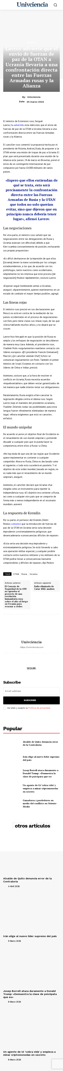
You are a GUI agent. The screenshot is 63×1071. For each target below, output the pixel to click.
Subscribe (30, 700)
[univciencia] (31, 627)
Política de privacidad (39, 708)
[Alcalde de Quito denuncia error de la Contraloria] (11, 743)
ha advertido (17, 125)
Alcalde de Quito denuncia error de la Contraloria (40, 743)
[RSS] (42, 674)
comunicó (16, 523)
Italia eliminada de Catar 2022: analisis (44, 587)
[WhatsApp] (21, 115)
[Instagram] (35, 674)
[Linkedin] (29, 115)
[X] (14, 115)
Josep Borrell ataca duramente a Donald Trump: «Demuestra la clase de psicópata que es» (40, 773)
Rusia (24, 574)
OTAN (16, 574)
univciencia (33, 97)
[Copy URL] (36, 115)
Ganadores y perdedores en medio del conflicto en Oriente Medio (39, 803)
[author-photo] (5, 886)
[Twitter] (28, 674)
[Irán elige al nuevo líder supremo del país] (11, 758)
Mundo (31, 42)
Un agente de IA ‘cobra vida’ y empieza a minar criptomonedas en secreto (40, 788)
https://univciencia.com (31, 647)
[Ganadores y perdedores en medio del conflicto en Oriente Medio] (11, 804)
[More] (43, 115)
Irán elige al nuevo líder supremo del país (30, 936)
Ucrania (33, 574)
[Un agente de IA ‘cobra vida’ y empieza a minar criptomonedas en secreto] (11, 788)
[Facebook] (6, 115)
